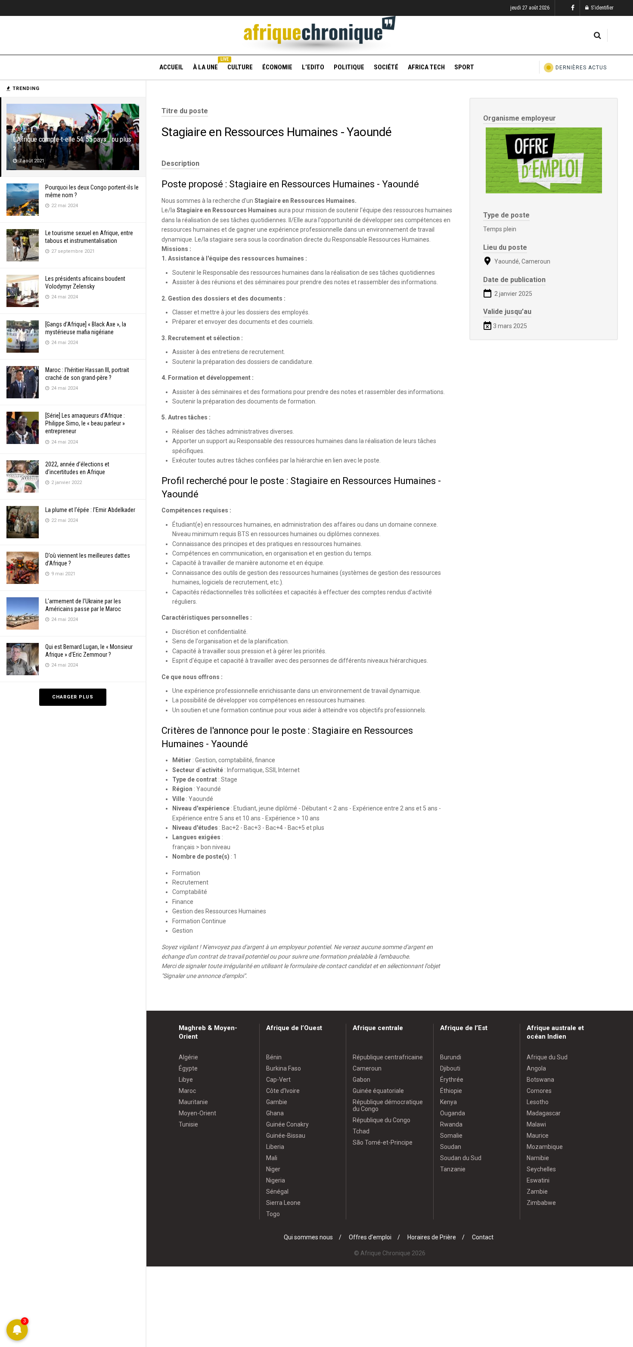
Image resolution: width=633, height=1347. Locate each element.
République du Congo (381, 1120)
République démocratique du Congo (388, 1105)
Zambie (537, 1191)
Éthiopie (451, 1090)
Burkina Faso (283, 1068)
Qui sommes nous (308, 1237)
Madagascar (544, 1113)
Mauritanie (193, 1102)
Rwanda (451, 1124)
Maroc (187, 1090)
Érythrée (451, 1079)
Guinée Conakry (287, 1124)
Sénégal (277, 1191)
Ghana (275, 1113)
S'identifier (602, 8)
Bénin (274, 1057)
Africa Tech (426, 67)
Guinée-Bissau (285, 1135)
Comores (539, 1090)
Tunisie (188, 1124)
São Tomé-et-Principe (383, 1142)
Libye (186, 1079)
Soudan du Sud (460, 1158)
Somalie (451, 1135)
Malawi (536, 1124)
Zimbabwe (541, 1202)
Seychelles (541, 1169)
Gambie (276, 1102)
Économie (277, 67)
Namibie (538, 1158)
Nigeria (275, 1180)
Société (386, 67)
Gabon (361, 1079)
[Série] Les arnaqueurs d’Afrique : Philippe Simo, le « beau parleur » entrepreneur (85, 423)
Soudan (450, 1146)
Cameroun (367, 1068)
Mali (271, 1158)
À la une (205, 66)
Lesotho (538, 1102)
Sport (464, 67)
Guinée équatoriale (378, 1090)
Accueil (171, 67)
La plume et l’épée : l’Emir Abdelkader (90, 509)
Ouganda (452, 1113)
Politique (349, 67)
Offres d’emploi (370, 1237)
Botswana (540, 1079)
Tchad (361, 1131)
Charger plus (72, 697)
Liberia (275, 1146)
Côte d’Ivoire (283, 1090)
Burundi (450, 1057)
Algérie (188, 1057)
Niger (273, 1169)
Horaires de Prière (431, 1237)
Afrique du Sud (547, 1057)
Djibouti (450, 1068)
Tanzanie (452, 1169)
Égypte (188, 1068)
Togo (273, 1213)
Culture (240, 67)
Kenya (448, 1102)
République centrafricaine (388, 1057)
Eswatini (538, 1180)
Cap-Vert (278, 1079)
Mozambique (545, 1146)
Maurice (538, 1135)
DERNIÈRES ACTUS (581, 68)
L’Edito (313, 67)
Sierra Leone (283, 1202)
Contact (482, 1237)
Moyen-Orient (197, 1113)
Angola (536, 1068)
